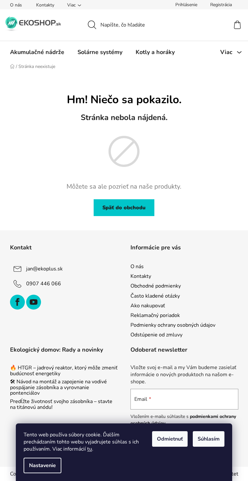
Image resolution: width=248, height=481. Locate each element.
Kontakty (45, 5)
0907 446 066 (43, 283)
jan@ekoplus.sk (44, 268)
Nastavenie (42, 465)
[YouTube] (33, 302)
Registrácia (221, 5)
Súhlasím (209, 439)
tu (89, 449)
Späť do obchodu (124, 207)
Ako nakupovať (147, 305)
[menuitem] (37, 52)
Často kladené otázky (155, 296)
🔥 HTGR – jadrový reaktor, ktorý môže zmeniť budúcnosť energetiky (64, 371)
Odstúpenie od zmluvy (156, 334)
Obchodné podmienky (155, 286)
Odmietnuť (170, 439)
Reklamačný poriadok (155, 315)
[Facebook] (17, 302)
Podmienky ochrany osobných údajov (172, 325)
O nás (16, 5)
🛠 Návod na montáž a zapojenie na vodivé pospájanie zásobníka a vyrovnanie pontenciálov (58, 387)
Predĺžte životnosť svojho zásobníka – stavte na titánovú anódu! (61, 404)
